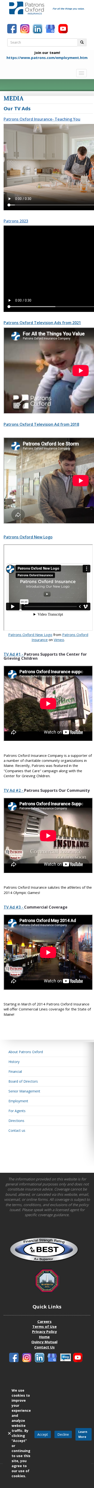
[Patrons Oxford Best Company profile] (47, 1251)
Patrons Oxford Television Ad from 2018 (41, 424)
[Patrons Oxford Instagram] (25, 29)
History (14, 1061)
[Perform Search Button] (82, 42)
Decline (63, 1434)
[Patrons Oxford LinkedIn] (38, 29)
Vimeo (59, 639)
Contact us (16, 1130)
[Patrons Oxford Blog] (51, 29)
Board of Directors (23, 1081)
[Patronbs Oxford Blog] (52, 1358)
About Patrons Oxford (25, 1052)
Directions (16, 1120)
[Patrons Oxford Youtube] (63, 29)
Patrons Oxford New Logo (30, 634)
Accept (42, 1434)
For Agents (17, 1111)
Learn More (82, 1434)
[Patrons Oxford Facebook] (12, 29)
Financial (15, 1071)
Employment (18, 1101)
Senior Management (24, 1091)
